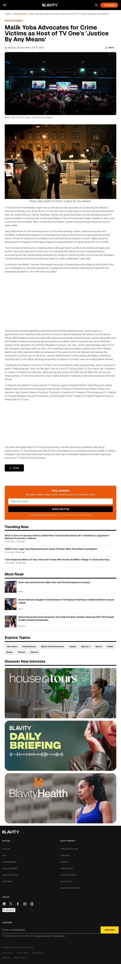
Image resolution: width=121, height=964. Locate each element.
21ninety (64, 862)
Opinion (34, 652)
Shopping (7, 881)
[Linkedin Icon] (4, 904)
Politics (21, 652)
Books (10, 652)
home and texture (69, 849)
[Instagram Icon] (25, 904)
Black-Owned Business (52, 646)
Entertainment (19, 13)
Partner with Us (10, 875)
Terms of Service (42, 936)
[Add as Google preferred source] (8, 910)
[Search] (96, 5)
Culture (72, 646)
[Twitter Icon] (10, 903)
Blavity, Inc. (13, 947)
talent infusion (68, 875)
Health (110, 646)
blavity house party (70, 888)
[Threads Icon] (32, 904)
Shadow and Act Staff (18, 47)
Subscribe (109, 5)
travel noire (66, 868)
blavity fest (66, 881)
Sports (98, 646)
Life (4, 855)
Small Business (10, 868)
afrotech (65, 855)
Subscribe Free (60, 509)
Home (7, 13)
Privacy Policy (59, 936)
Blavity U (85, 646)
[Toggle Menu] (4, 5)
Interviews (12, 646)
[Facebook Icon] (17, 904)
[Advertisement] (60, 301)
